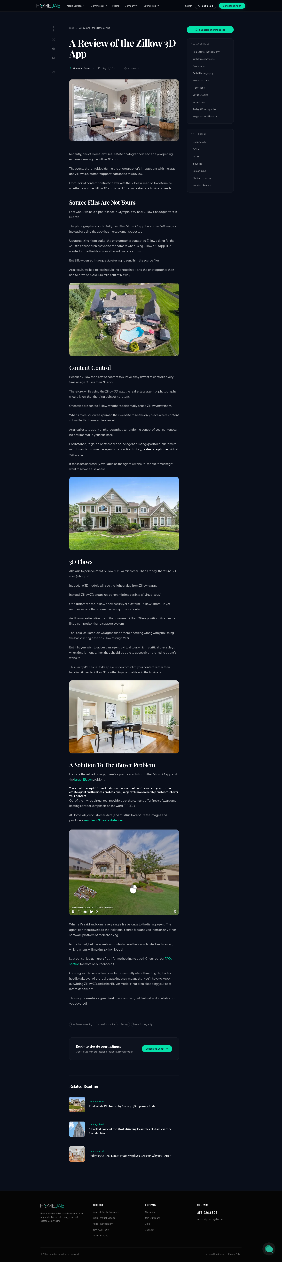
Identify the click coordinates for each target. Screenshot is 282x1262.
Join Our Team (152, 1217)
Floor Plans (199, 87)
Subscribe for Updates (212, 29)
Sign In (188, 5)
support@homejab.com (210, 1219)
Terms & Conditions (214, 1254)
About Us (150, 1211)
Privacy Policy (235, 1254)
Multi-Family (199, 142)
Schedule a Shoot (155, 1048)
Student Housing (202, 178)
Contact (149, 1229)
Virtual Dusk (199, 101)
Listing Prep (150, 5)
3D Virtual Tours (201, 80)
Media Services (75, 5)
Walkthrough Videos (204, 58)
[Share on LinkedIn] (53, 58)
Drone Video (199, 66)
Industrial (198, 163)
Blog (71, 27)
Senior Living (199, 170)
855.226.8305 (207, 1212)
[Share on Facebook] (53, 49)
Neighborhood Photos (205, 116)
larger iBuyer (83, 779)
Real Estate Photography (206, 51)
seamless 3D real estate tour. (104, 820)
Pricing (115, 5)
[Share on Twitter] (53, 39)
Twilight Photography (204, 109)
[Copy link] (53, 72)
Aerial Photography (203, 73)
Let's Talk (207, 5)
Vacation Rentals (202, 185)
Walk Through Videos (104, 1217)
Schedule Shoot (232, 5)
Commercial (97, 5)
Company (130, 5)
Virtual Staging (200, 94)
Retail (196, 156)
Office (196, 149)
